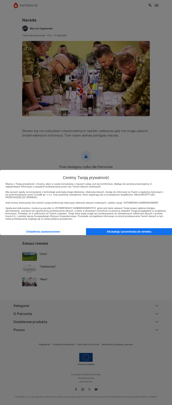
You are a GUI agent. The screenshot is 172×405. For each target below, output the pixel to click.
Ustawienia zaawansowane (43, 231)
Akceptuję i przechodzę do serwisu (129, 231)
